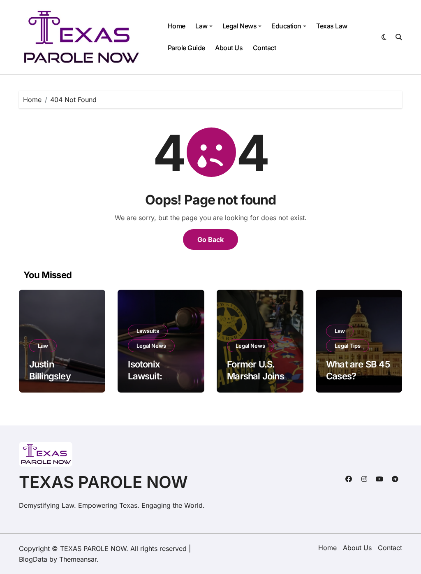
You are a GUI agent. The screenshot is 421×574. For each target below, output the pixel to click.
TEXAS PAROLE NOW (103, 482)
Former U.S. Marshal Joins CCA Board (255, 376)
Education (286, 26)
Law (201, 26)
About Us (229, 48)
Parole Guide (186, 48)
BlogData (33, 559)
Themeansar (78, 559)
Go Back (210, 239)
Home (176, 26)
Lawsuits (147, 331)
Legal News (239, 26)
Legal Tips (348, 345)
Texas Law (331, 26)
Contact (264, 48)
